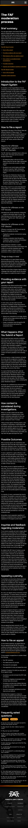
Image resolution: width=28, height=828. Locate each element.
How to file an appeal (8, 72)
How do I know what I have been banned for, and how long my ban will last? (13, 723)
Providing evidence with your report (12, 53)
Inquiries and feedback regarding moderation (14, 66)
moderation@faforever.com (13, 652)
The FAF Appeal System (7, 69)
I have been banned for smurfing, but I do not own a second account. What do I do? (13, 781)
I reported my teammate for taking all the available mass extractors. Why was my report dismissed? (13, 762)
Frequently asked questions (8, 75)
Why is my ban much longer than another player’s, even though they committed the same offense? (13, 735)
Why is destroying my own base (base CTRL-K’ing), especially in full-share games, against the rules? (14, 767)
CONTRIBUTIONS (20, 806)
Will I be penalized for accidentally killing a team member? (13, 751)
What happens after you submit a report (13, 56)
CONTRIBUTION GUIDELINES (10, 806)
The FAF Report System (7, 47)
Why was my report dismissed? (10, 731)
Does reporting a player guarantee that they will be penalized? (13, 743)
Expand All (5, 719)
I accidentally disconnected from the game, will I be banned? (13, 747)
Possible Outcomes (8, 63)
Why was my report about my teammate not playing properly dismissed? (13, 777)
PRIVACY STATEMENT (10, 817)
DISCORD (19, 817)
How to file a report (8, 50)
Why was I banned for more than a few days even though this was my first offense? (13, 739)
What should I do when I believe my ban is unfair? (12, 727)
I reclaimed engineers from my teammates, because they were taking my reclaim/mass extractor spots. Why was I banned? (13, 756)
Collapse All (14, 719)
